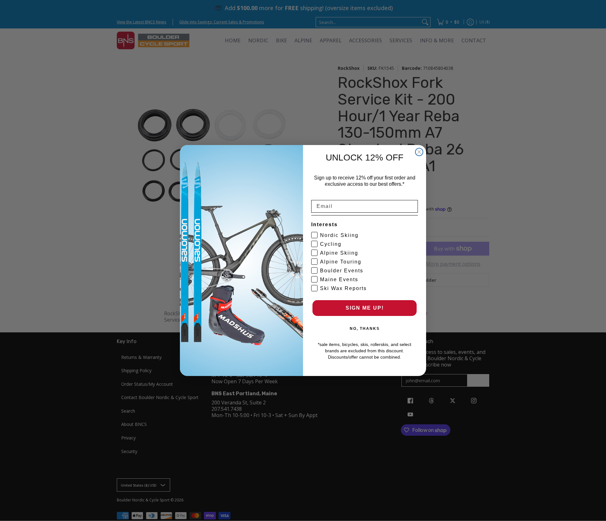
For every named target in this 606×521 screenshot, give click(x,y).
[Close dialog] (419, 152)
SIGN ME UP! (365, 308)
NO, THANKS (365, 328)
